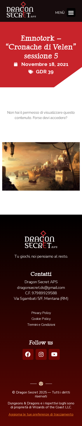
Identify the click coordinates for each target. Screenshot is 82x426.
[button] (71, 12)
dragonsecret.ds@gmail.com (41, 287)
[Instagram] (41, 354)
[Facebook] (28, 354)
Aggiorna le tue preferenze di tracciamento (41, 414)
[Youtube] (54, 354)
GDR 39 (45, 71)
